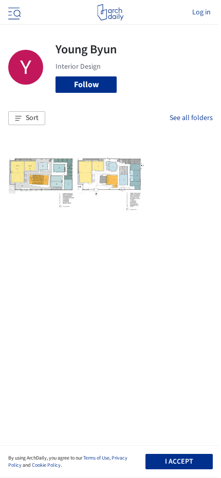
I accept (179, 461)
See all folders (191, 118)
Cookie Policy (46, 465)
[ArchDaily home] (110, 12)
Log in (201, 12)
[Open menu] (13, 12)
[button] (26, 118)
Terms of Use (96, 458)
